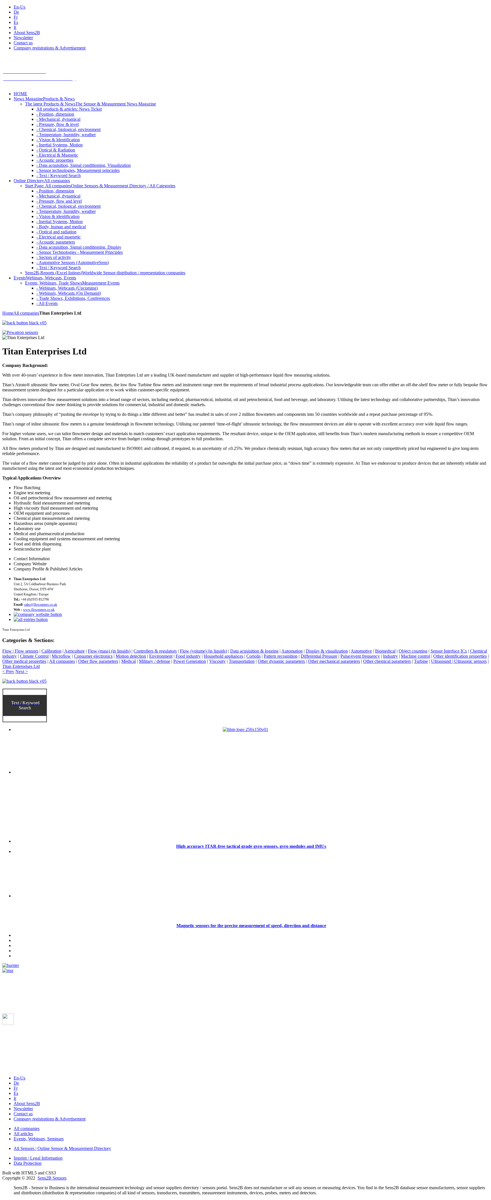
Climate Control (34, 656)
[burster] (10, 965)
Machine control (415, 656)
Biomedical (385, 651)
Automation (292, 651)
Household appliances (223, 656)
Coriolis (253, 656)
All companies (26, 313)
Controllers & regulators (155, 651)
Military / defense (154, 661)
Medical (128, 661)
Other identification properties (460, 656)
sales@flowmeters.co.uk (40, 605)
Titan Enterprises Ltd (21, 666)
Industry (390, 656)
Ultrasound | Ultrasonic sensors (459, 661)
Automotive (361, 651)
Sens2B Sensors (52, 1178)
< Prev (8, 671)
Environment (160, 656)
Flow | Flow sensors (20, 651)
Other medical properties (24, 661)
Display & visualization (327, 651)
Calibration (51, 651)
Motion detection (131, 656)
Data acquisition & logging (254, 651)
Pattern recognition (280, 656)
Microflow (61, 656)
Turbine (421, 661)
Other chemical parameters (387, 661)
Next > (21, 671)
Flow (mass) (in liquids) (109, 651)
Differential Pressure (319, 656)
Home (7, 313)
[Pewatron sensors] (20, 332)
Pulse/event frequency (360, 656)
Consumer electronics (93, 656)
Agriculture (74, 651)
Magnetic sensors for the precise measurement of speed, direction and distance (251, 925)
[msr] (7, 970)
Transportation (242, 661)
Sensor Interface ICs (448, 651)
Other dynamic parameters (281, 661)
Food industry (188, 656)
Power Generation (189, 661)
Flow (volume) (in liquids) (203, 651)
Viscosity (217, 661)
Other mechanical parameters (334, 661)
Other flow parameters (98, 661)
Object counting (413, 651)
